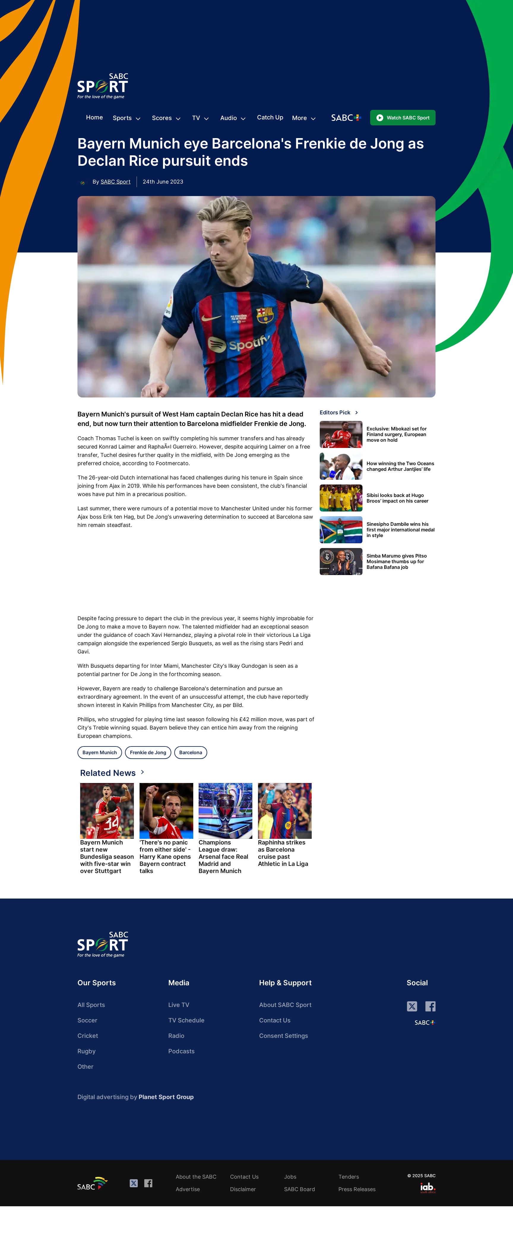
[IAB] (428, 1188)
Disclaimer (243, 1189)
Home (94, 117)
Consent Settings (283, 1035)
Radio (176, 1035)
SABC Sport (116, 182)
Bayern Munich (100, 752)
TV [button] (196, 117)
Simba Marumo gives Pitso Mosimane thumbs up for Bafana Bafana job (397, 561)
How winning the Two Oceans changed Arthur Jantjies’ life (400, 466)
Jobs (290, 1177)
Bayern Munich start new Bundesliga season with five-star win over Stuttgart (107, 856)
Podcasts (181, 1051)
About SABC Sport (285, 1004)
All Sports (91, 1004)
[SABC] (93, 1183)
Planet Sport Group (166, 1097)
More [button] (299, 117)
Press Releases (357, 1189)
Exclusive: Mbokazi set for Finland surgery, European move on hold (397, 434)
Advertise (188, 1189)
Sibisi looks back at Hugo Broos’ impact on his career (397, 498)
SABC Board (299, 1189)
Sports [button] (122, 117)
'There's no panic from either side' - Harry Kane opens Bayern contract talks (165, 856)
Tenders (348, 1177)
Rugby (86, 1051)
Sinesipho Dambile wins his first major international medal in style (401, 529)
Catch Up (270, 117)
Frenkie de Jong (148, 752)
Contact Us (275, 1020)
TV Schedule (186, 1020)
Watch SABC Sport (408, 118)
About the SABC (196, 1177)
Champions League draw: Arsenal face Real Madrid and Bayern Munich (223, 856)
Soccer (87, 1020)
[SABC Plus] (425, 1022)
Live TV (178, 1004)
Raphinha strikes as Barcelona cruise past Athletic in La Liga (283, 853)
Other (85, 1066)
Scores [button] (162, 117)
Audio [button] (228, 117)
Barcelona (190, 752)
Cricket (87, 1035)
